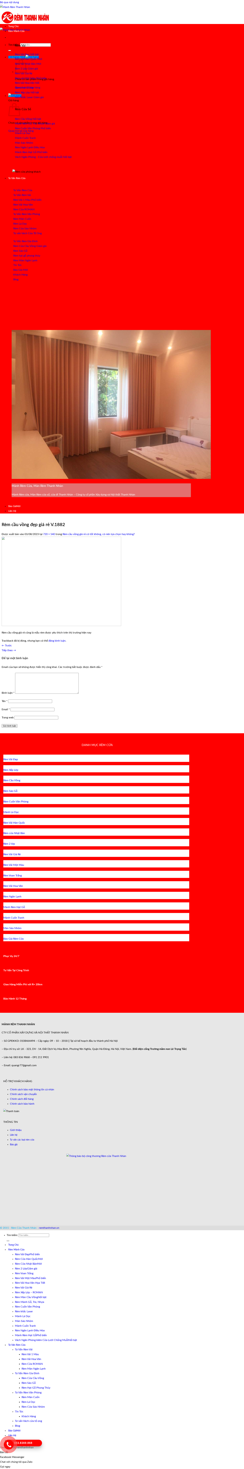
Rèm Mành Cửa (16, 31)
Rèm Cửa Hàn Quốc (26, 1259)
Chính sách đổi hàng (22, 1099)
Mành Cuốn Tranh (25, 1326)
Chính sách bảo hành (22, 1103)
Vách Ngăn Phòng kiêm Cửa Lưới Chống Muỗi (41, 1340)
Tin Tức (19, 1411)
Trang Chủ (13, 26)
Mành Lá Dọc (23, 1316)
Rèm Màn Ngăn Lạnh (34, 1368)
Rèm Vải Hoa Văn (31, 1359)
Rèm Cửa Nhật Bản (26, 1263)
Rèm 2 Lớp (21, 1268)
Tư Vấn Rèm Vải (24, 1349)
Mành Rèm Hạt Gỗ (26, 1335)
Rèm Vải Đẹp (22, 1254)
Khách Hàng (29, 1416)
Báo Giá (12, 506)
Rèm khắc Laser (24, 1311)
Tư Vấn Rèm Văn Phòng (28, 1392)
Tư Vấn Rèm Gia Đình (27, 1373)
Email (6, 709)
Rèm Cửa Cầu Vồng (33, 1378)
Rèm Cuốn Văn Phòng (27, 1306)
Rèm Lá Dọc (28, 1402)
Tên (4, 701)
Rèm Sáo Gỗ (29, 1383)
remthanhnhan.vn (49, 1228)
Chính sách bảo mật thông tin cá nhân (32, 1089)
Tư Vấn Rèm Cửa (16, 178)
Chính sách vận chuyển (23, 1094)
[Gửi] (9, 50)
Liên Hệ (12, 511)
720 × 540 (49, 534)
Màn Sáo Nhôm (24, 1321)
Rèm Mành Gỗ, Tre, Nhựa (29, 1302)
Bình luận (8, 693)
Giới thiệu (16, 1130)
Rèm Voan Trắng (24, 1273)
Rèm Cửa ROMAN (32, 1364)
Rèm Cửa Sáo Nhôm (33, 1406)
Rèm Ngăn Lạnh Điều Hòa (30, 1330)
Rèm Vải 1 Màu (30, 1354)
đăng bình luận (57, 640)
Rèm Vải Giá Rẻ (23, 1287)
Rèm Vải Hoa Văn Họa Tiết (30, 1283)
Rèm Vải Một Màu (25, 1278)
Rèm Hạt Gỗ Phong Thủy (36, 1387)
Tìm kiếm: (13, 45)
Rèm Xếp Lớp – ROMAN (29, 1292)
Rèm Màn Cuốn (31, 1397)
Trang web (8, 717)
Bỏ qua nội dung (9, 2)
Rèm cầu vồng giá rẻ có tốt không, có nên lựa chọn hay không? (99, 534)
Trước (7, 645)
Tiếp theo (9, 650)
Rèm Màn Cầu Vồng (26, 1297)
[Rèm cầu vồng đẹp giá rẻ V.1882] (61, 625)
